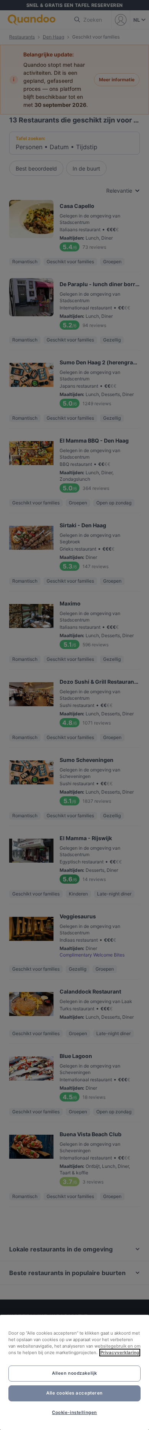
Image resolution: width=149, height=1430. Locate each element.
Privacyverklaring (119, 1352)
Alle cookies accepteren (74, 1393)
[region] (74, 1372)
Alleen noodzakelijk (74, 1373)
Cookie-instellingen (74, 1412)
